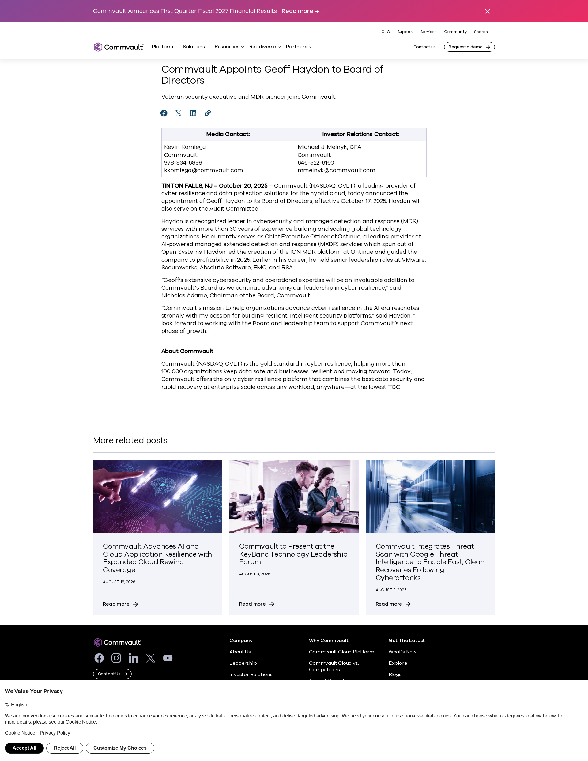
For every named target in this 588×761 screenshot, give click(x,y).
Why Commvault (329, 640)
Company (241, 640)
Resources (227, 46)
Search (481, 32)
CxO (385, 32)
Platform (162, 46)
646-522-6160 (316, 163)
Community (455, 32)
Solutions (194, 46)
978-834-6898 (183, 163)
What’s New (402, 652)
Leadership (243, 663)
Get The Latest (407, 640)
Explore (398, 663)
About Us (240, 652)
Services (428, 32)
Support (405, 32)
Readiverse (262, 46)
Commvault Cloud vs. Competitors (334, 666)
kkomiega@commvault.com (203, 170)
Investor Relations (251, 674)
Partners (296, 46)
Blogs (395, 674)
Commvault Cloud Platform (341, 652)
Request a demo (465, 47)
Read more (297, 11)
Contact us (424, 47)
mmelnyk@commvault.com (336, 170)
